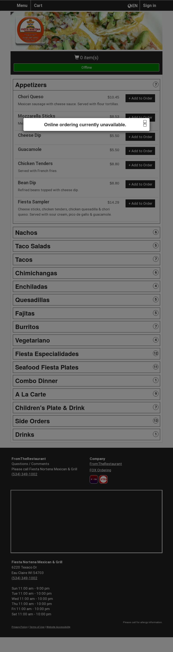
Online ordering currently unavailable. (85, 124)
